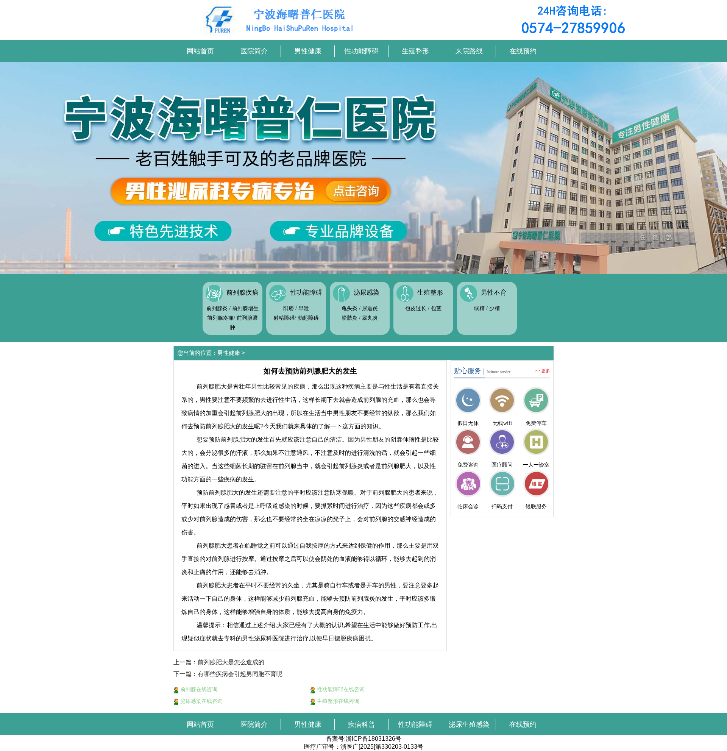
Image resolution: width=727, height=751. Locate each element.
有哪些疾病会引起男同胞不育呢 (240, 674)
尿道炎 (370, 308)
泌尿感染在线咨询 (201, 701)
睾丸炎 (370, 318)
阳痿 (288, 308)
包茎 (436, 308)
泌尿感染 (366, 292)
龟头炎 (349, 308)
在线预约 (523, 51)
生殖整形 (415, 51)
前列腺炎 (217, 308)
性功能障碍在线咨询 (340, 689)
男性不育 (494, 292)
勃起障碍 (308, 318)
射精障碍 (284, 318)
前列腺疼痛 (220, 318)
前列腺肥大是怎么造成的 (231, 662)
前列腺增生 (245, 308)
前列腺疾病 (242, 292)
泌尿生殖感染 (469, 724)
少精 (494, 308)
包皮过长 (415, 308)
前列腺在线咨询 (198, 689)
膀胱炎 (349, 318)
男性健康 (307, 51)
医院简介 (254, 51)
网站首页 (200, 51)
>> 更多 (542, 370)
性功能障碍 (362, 51)
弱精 (479, 308)
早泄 (303, 308)
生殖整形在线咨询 (337, 701)
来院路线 (469, 51)
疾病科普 (361, 724)
